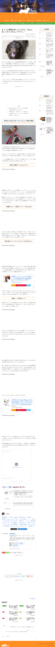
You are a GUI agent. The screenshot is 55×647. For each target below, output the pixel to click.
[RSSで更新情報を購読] (19, 548)
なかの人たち (47, 643)
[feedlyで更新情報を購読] (17, 548)
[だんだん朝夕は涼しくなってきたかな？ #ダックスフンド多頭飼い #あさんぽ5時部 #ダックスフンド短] (14, 521)
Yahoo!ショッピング (22, 285)
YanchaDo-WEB (15, 545)
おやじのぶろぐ (15, 544)
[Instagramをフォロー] (14, 548)
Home (37, 643)
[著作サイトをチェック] (10, 548)
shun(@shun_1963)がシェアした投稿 (16, 481)
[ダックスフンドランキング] (16, 486)
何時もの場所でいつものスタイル (16, 109)
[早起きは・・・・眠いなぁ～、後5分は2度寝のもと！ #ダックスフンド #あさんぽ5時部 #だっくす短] (32, 521)
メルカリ (28, 285)
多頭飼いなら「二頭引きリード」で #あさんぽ (19, 111)
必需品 (8, 552)
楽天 (17, 285)
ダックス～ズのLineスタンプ (20, 543)
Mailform (52, 643)
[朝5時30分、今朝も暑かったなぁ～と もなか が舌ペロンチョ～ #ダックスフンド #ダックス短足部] (6, 521)
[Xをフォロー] (12, 548)
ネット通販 (12, 552)
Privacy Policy (42, 643)
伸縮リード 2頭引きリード (15, 115)
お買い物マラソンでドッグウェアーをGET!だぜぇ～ (20, 113)
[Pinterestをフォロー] (15, 548)
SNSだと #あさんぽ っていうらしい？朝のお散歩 (18, 108)
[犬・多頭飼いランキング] (23, 486)
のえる (17, 552)
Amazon (13, 285)
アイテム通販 (20, 542)
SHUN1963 (12, 533)
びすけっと (21, 552)
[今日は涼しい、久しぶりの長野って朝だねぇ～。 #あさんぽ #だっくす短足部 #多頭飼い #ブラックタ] (23, 521)
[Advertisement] (19, 95)
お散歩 (4, 552)
